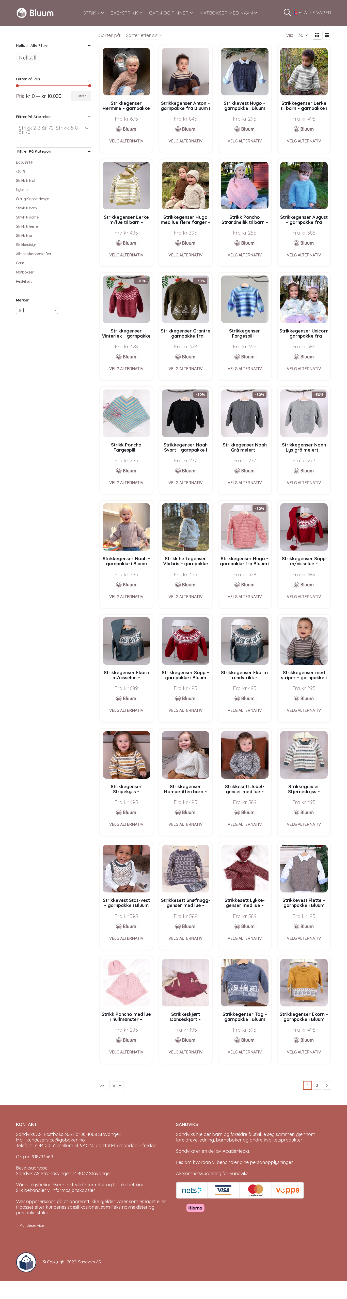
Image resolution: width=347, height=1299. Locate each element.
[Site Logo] (35, 13)
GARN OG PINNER (168, 13)
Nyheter (22, 189)
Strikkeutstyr (26, 244)
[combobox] (37, 310)
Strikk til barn (26, 208)
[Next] (327, 1085)
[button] (287, 13)
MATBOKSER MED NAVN (226, 13)
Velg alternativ (126, 140)
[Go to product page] (126, 71)
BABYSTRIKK (124, 13)
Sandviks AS (89, 1261)
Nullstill (27, 57)
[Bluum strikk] (126, 129)
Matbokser (25, 272)
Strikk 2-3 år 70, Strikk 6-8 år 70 (48, 130)
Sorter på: (110, 35)
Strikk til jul (24, 235)
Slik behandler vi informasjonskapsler (55, 1190)
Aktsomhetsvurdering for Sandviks (212, 1173)
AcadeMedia (236, 1151)
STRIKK (91, 13)
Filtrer (81, 96)
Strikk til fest (25, 180)
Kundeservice (32, 1225)
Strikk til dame (27, 217)
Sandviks (185, 1134)
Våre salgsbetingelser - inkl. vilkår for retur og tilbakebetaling (80, 1185)
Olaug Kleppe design (32, 198)
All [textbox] (21, 310)
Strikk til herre (27, 226)
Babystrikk (24, 162)
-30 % (20, 171)
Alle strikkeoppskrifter (33, 253)
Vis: (289, 35)
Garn (20, 263)
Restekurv (24, 281)
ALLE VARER (317, 13)
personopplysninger (271, 1162)
